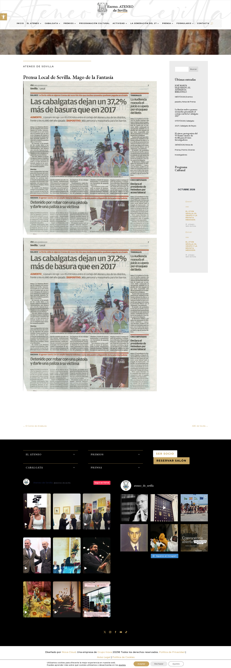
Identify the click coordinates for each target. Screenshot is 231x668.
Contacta (203, 23)
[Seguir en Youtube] (121, 632)
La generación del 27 (143, 23)
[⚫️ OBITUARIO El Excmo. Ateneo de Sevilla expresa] (134, 507)
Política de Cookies (123, 657)
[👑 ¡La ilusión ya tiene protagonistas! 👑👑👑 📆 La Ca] (164, 537)
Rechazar (158, 664)
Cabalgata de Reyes (188, 126)
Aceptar (141, 664)
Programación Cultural (94, 23)
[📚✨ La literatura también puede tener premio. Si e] (164, 507)
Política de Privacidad (172, 652)
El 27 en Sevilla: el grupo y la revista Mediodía (191, 215)
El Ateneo (33, 23)
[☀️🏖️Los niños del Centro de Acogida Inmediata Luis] (194, 507)
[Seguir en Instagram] (110, 632)
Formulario (184, 23)
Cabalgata (51, 23)
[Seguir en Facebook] (115, 632)
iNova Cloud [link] (69, 652)
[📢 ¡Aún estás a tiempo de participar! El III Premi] (194, 537)
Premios (69, 23)
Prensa (166, 23)
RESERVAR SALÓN (171, 460)
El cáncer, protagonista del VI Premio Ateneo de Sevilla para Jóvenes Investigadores (186, 136)
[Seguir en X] (105, 632)
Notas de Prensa (189, 102)
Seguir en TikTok (102, 483)
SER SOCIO (165, 453)
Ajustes (176, 664)
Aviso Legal (103, 657)
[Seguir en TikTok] (126, 632)
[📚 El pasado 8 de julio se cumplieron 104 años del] (134, 537)
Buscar (193, 69)
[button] (3, 16)
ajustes (122, 665)
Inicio (20, 23)
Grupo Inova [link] (105, 652)
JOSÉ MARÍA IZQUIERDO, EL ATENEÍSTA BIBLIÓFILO (182, 88)
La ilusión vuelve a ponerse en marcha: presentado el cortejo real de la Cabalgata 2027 (186, 112)
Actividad (119, 23)
